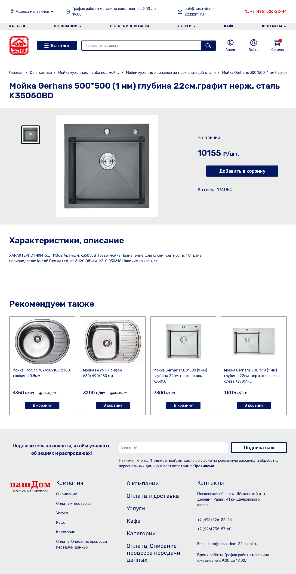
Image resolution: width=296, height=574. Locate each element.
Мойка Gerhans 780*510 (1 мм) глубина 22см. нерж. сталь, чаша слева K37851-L (254, 376)
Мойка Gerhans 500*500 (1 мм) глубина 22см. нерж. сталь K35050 (180, 376)
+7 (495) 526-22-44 (268, 11)
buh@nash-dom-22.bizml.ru (199, 11)
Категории (65, 532)
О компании (65, 26)
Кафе (229, 26)
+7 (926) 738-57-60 (214, 529)
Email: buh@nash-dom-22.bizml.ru (227, 544)
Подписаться (259, 447)
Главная (16, 72)
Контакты (272, 26)
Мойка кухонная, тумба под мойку (89, 72)
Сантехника (41, 72)
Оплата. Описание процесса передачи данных (153, 553)
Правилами (203, 466)
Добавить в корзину (242, 171)
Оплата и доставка (130, 26)
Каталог (17, 26)
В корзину (42, 405)
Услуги (184, 26)
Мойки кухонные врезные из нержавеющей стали (171, 72)
